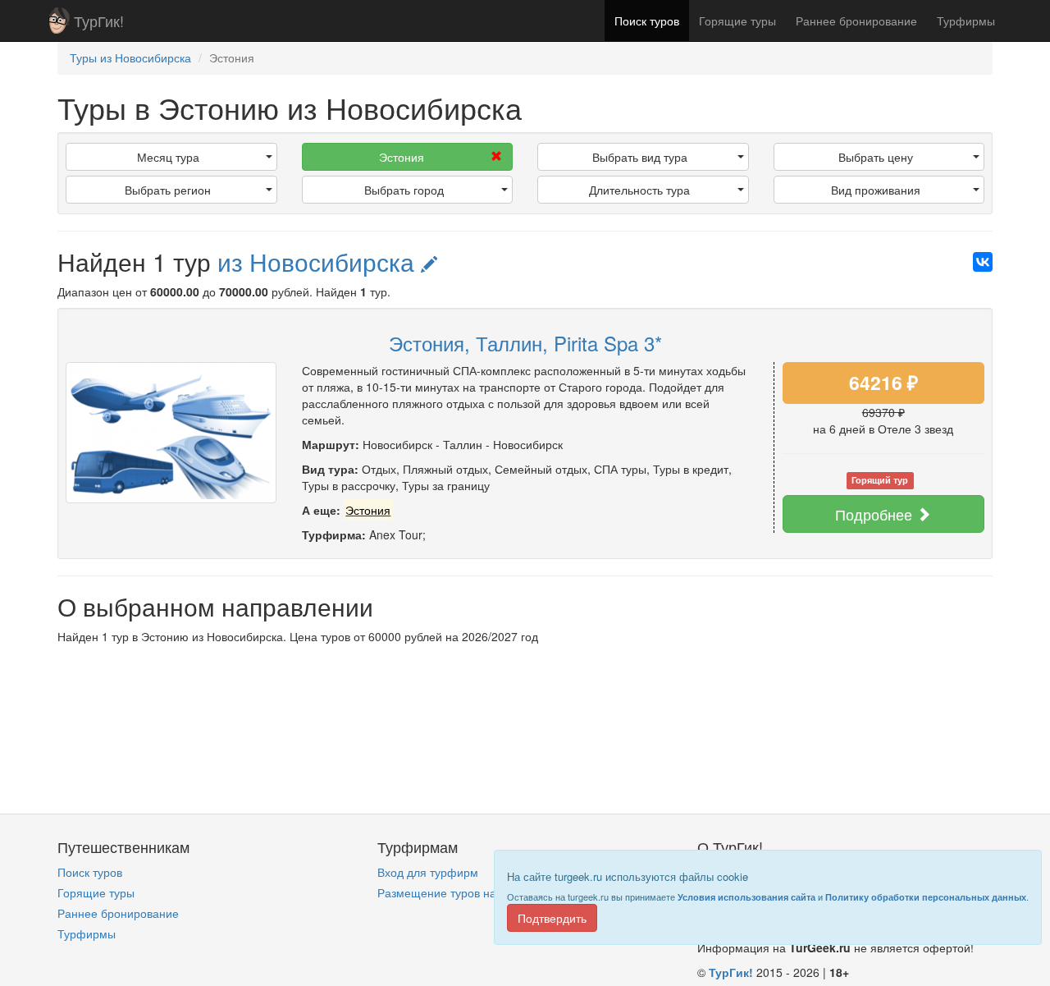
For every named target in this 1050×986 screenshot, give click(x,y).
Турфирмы (966, 20)
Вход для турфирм (427, 872)
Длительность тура (639, 189)
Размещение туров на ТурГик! (458, 892)
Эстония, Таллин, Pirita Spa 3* (525, 342)
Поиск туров (646, 20)
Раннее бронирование (856, 20)
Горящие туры (737, 20)
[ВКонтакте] (983, 262)
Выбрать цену (875, 157)
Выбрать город (404, 189)
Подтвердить (552, 918)
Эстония (401, 157)
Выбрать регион (168, 189)
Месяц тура (168, 157)
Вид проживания (875, 189)
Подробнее (875, 514)
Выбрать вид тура (639, 157)
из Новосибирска (319, 261)
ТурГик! (99, 20)
